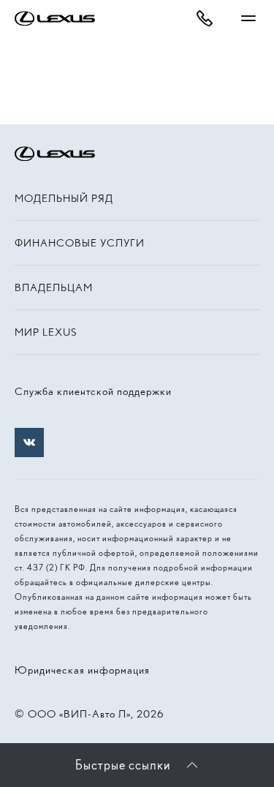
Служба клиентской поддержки (93, 391)
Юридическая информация (82, 670)
